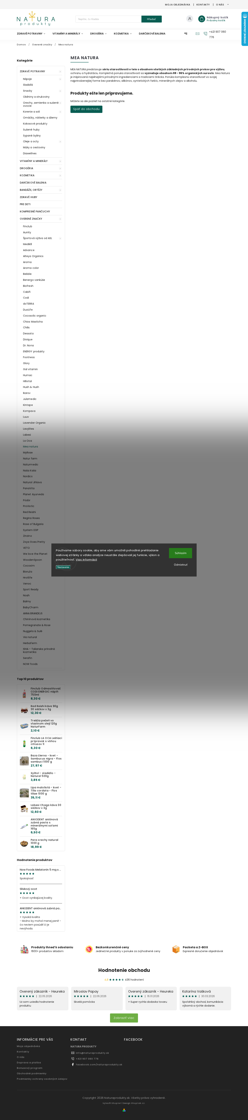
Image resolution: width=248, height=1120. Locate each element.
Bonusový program (29, 1068)
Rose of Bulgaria (33, 524)
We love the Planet (35, 554)
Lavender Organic (34, 423)
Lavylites (28, 429)
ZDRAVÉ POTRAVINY (32, 71)
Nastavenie (63, 567)
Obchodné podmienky (31, 1073)
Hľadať (151, 19)
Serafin (27, 658)
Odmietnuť (180, 564)
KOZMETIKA (27, 175)
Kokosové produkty (35, 123)
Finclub (27, 226)
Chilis (26, 327)
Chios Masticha (33, 321)
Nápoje (27, 79)
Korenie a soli (31, 111)
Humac (27, 375)
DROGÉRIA (26, 168)
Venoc (27, 583)
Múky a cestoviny (34, 147)
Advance (28, 250)
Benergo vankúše (34, 280)
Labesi (27, 435)
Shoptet (116, 1103)
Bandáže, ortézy (31, 190)
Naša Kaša (29, 470)
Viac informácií (86, 559)
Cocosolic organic (34, 315)
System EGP (30, 530)
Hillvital (27, 381)
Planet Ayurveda (33, 494)
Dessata (28, 333)
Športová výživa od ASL (37, 238)
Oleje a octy (31, 141)
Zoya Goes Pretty (34, 542)
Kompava (29, 411)
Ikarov (27, 393)
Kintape (28, 405)
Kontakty (203, 4)
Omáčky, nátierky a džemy (40, 117)
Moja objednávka (177, 4)
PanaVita (28, 488)
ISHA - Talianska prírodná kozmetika (39, 650)
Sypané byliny (32, 135)
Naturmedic (30, 464)
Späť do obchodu (86, 109)
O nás (220, 4)
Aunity (27, 232)
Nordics (27, 476)
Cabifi (27, 292)
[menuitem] (33, 33)
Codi (26, 298)
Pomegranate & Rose (36, 625)
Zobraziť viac (124, 1018)
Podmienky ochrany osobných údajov (42, 1078)
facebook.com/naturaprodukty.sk (99, 1064)
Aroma (27, 262)
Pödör (27, 500)
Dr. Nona (28, 345)
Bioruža (27, 571)
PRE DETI (25, 204)
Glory (26, 363)
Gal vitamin (30, 369)
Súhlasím (180, 553)
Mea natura (30, 446)
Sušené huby (31, 129)
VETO (26, 548)
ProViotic (28, 506)
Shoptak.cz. (138, 1103)
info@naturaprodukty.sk (92, 1052)
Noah (26, 595)
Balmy (27, 601)
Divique (27, 339)
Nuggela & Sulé (32, 631)
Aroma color (31, 268)
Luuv (26, 417)
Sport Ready (30, 589)
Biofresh (28, 286)
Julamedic (29, 399)
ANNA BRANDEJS (32, 613)
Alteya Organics (33, 256)
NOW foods (30, 664)
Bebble (27, 274)
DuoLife (28, 309)
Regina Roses (31, 518)
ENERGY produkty (34, 351)
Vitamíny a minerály (34, 161)
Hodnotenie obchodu (124, 970)
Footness (29, 357)
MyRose (28, 452)
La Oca (27, 441)
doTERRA (28, 304)
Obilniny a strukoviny (36, 97)
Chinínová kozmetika (36, 619)
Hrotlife (27, 577)
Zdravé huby (28, 197)
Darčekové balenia (33, 182)
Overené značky (31, 219)
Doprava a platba (29, 1062)
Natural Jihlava (32, 482)
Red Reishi (29, 512)
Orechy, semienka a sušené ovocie (41, 104)
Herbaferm (30, 643)
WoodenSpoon (32, 560)
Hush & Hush (31, 387)
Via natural (30, 637)
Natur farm (30, 458)
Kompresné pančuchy (35, 211)
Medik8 (27, 244)
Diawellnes (29, 153)
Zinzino (27, 536)
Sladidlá (28, 85)
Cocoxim (29, 565)
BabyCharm (30, 607)
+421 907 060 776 (87, 1058)
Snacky (27, 91)
